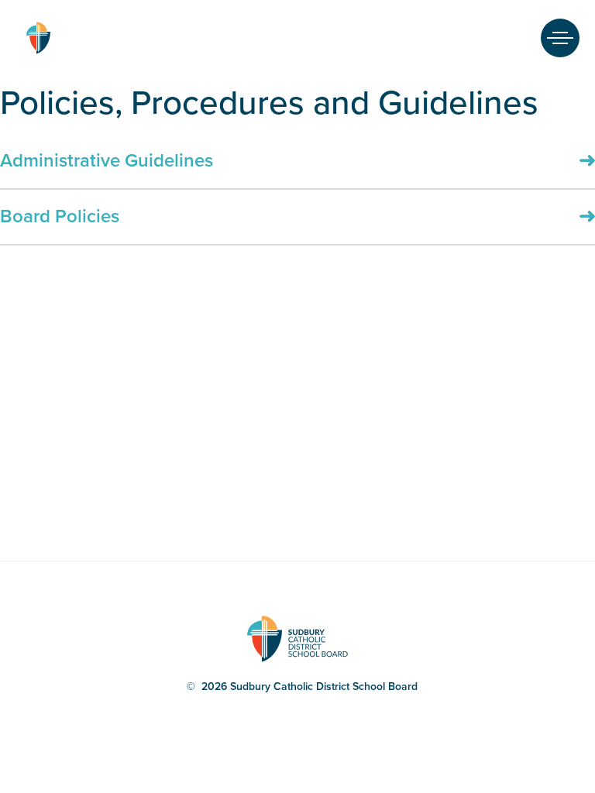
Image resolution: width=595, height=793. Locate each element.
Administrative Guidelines (106, 160)
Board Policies (59, 216)
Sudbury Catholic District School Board (38, 38)
